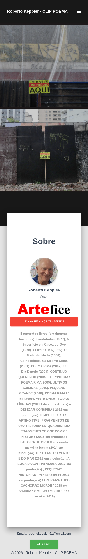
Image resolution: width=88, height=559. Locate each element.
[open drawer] (79, 11)
